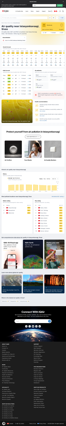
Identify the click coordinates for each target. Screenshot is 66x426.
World (3, 22)
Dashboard (36, 382)
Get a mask (42, 115)
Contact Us (5, 348)
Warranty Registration (39, 352)
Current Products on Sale (40, 391)
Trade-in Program (38, 395)
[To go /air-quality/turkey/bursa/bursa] (49, 213)
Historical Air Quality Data (8, 393)
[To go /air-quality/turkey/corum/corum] (49, 226)
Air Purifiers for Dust (7, 414)
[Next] (63, 1)
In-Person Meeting (38, 378)
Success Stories (6, 376)
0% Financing (37, 354)
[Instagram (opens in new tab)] (36, 326)
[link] (51, 11)
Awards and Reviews (7, 378)
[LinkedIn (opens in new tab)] (40, 326)
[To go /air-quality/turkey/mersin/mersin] (49, 218)
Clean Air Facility (38, 374)
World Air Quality (6, 399)
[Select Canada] (56, 11)
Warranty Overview (39, 350)
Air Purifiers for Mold (7, 408)
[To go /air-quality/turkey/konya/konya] (49, 223)
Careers (4, 350)
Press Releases (6, 380)
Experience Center (7, 358)
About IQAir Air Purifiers (40, 389)
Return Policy (37, 358)
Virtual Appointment (39, 380)
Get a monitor (42, 111)
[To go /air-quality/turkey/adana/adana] (49, 207)
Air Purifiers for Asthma (8, 406)
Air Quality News (6, 366)
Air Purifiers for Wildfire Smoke (10, 418)
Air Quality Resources (7, 370)
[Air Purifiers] (13, 149)
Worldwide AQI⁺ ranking (57, 196)
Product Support (38, 346)
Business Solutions (38, 368)
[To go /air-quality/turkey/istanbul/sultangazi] (49, 228)
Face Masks (37, 397)
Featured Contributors (7, 372)
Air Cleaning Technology (8, 382)
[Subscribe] (49, 321)
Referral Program (38, 360)
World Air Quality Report (8, 397)
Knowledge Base (38, 356)
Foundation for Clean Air (8, 354)
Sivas (9, 22)
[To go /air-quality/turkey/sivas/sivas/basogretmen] (17, 210)
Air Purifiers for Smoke (8, 410)
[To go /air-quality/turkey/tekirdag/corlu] (49, 210)
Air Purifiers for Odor (7, 416)
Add (62, 17)
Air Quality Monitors (39, 399)
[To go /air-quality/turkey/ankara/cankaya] (49, 215)
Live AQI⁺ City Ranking (8, 395)
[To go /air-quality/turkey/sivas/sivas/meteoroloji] (17, 213)
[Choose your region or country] (56, 11)
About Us (4, 346)
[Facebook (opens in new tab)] (26, 326)
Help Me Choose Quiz (39, 407)
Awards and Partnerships (8, 356)
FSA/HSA (36, 362)
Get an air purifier (43, 120)
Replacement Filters (39, 403)
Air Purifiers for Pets (7, 412)
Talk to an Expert (38, 372)
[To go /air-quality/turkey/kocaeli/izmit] (49, 220)
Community (5, 368)
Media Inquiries (6, 352)
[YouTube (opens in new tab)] (33, 326)
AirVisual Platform (6, 391)
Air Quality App (6, 389)
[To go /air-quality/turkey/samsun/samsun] (49, 231)
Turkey (5, 22)
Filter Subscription (38, 401)
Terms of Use (32, 423)
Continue (60, 5)
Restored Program (38, 393)
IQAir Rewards (37, 348)
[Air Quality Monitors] (52, 149)
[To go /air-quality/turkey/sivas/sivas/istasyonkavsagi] (17, 207)
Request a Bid (37, 370)
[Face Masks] (33, 149)
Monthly (48, 178)
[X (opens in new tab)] (29, 326)
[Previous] (2, 1)
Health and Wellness (7, 374)
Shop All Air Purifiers (39, 405)
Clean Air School (38, 376)
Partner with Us (6, 360)
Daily (45, 178)
